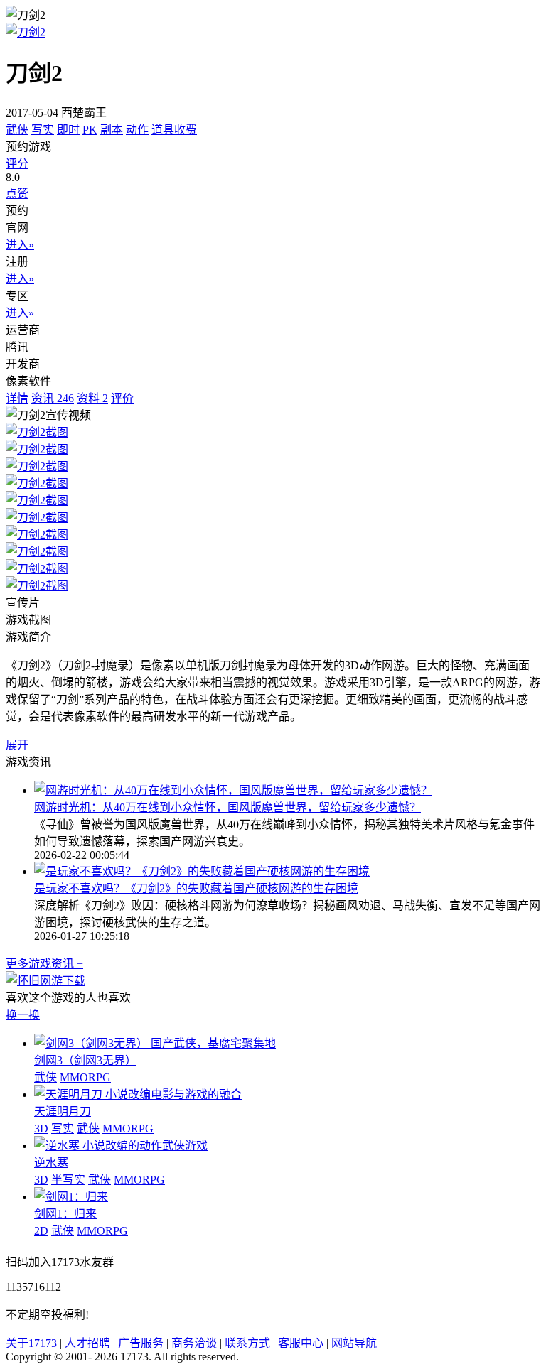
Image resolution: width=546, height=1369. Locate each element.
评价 (122, 398)
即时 (68, 130)
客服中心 (300, 1343)
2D (41, 1231)
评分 (17, 164)
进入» (20, 245)
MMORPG (85, 1077)
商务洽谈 (194, 1343)
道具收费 (174, 130)
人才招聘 (87, 1343)
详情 (17, 398)
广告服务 (141, 1343)
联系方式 (247, 1343)
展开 (17, 745)
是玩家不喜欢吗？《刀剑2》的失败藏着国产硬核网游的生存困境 (196, 888)
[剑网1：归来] (71, 1197)
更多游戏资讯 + (44, 964)
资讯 (52, 398)
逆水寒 (51, 1163)
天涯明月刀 (62, 1111)
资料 (92, 398)
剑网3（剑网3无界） (85, 1060)
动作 (137, 130)
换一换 (23, 1015)
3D (41, 1128)
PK (89, 130)
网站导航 (354, 1343)
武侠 (17, 130)
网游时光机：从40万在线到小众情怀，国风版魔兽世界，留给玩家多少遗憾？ (227, 807)
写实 (42, 130)
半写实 (68, 1180)
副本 (111, 130)
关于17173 (31, 1343)
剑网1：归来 (65, 1214)
